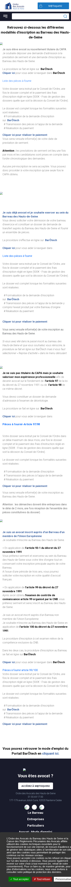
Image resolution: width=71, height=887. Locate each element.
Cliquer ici (8, 73)
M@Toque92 (55, 5)
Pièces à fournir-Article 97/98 (21, 424)
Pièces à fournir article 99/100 (20, 670)
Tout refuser (43, 879)
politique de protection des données (42, 872)
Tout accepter (20, 879)
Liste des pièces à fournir (17, 256)
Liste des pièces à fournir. (17, 80)
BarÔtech (13, 120)
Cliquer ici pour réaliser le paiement (24, 134)
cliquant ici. (50, 753)
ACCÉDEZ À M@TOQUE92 (35, 785)
